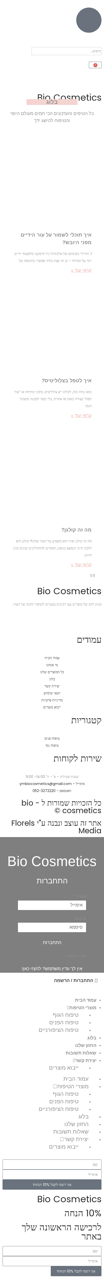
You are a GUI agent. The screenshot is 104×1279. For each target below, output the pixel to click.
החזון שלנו (85, 1045)
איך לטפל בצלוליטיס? (67, 380)
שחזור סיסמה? (76, 956)
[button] (52, 43)
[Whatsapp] (68, 621)
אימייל (81, 896)
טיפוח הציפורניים (59, 1030)
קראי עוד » (81, 270)
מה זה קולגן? (76, 530)
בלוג (91, 1038)
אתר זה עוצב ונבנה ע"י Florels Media (56, 827)
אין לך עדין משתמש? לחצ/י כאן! (52, 968)
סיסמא (80, 919)
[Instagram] (81, 621)
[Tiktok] (54, 621)
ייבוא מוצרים (64, 1068)
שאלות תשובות (81, 1053)
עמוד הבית (85, 1000)
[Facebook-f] (95, 621)
